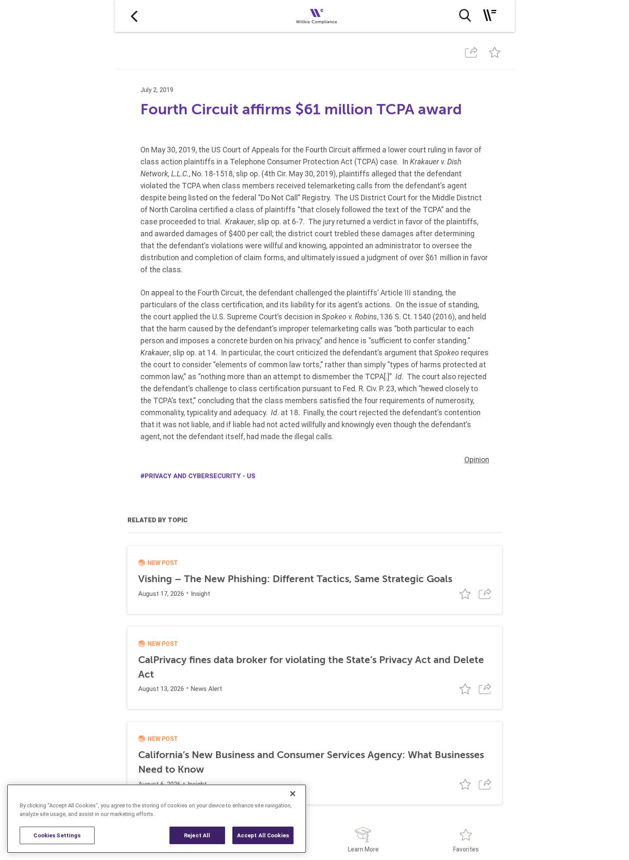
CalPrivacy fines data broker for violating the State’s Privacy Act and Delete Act (311, 667)
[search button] (465, 15)
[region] (156, 818)
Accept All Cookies (263, 835)
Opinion (476, 459)
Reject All (197, 835)
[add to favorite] (494, 52)
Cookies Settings (56, 835)
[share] (471, 52)
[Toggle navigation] (489, 15)
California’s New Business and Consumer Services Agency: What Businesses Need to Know (311, 762)
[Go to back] (134, 16)
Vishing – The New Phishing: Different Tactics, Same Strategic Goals (295, 579)
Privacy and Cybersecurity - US (200, 476)
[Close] (292, 793)
